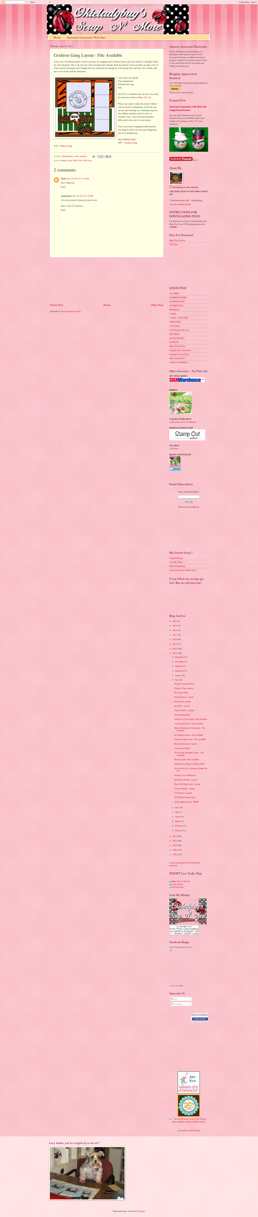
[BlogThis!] (101, 156)
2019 (175, 625)
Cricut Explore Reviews (179, 330)
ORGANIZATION (177, 358)
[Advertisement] (106, 280)
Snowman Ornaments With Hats (86, 37)
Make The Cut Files (177, 240)
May (177, 812)
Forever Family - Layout (184, 788)
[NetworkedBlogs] (199, 1014)
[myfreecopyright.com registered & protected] (188, 865)
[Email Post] (93, 156)
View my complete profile (180, 204)
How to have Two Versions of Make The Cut (190, 769)
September (180, 670)
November (179, 661)
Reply (63, 186)
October (178, 666)
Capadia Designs (176, 558)
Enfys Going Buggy (177, 566)
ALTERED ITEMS (177, 301)
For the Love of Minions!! (185, 775)
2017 (175, 634)
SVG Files (87, 160)
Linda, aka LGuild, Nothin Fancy (182, 570)
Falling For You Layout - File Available (190, 719)
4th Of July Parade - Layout (185, 779)
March (178, 821)
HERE (173, 226)
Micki (63, 178)
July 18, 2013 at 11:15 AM (78, 178)
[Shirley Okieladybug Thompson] (178, 982)
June (177, 807)
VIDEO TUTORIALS (178, 362)
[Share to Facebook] (107, 156)
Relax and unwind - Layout (185, 743)
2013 (175, 653)
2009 (175, 849)
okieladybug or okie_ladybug (185, 187)
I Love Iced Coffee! (182, 748)
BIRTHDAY (174, 309)
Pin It (195, 160)
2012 (175, 836)
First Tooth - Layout (182, 701)
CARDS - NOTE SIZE (178, 317)
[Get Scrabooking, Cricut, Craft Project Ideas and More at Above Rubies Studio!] (188, 1121)
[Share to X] (104, 156)
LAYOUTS (174, 342)
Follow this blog (199, 1019)
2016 (175, 639)
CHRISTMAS (175, 321)
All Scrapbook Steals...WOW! (186, 801)
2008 (175, 854)
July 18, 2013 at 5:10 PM (83, 195)
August (178, 675)
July (177, 679)
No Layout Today (181, 692)
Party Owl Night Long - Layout (187, 784)
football (63, 160)
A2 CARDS (174, 293)
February (179, 825)
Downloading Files (182, 714)
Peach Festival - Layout (184, 697)
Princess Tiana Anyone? (184, 688)
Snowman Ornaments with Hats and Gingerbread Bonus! (187, 108)
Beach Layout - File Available (186, 759)
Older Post (157, 305)
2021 (175, 621)
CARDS (172, 313)
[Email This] (98, 156)
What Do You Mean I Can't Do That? (189, 763)
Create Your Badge (176, 986)
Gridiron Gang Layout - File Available (190, 739)
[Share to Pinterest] (110, 156)
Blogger (142, 1211)
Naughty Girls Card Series (180, 350)
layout (70, 160)
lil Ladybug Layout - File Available (188, 734)
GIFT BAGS (174, 334)
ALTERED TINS (176, 305)
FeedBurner (194, 506)
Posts (175, 998)
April (177, 816)
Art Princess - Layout (183, 792)
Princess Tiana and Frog (184, 683)
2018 (175, 630)
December (179, 657)
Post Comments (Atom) (71, 311)
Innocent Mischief (176, 338)
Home (57, 37)
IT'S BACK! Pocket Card (184, 797)
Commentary (174, 325)
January (178, 830)
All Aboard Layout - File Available (188, 723)
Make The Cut (144, 97)
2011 (175, 840)
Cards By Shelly (176, 562)
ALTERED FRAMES (178, 297)
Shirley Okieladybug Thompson (180, 947)
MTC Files (77, 160)
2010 (175, 845)
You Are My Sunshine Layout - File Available (189, 753)
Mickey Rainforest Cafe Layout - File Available (189, 729)
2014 (175, 648)
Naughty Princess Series (179, 354)
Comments (177, 1004)
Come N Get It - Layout (184, 710)
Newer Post (56, 305)
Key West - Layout (182, 705)
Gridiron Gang (131, 142)
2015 (175, 644)
